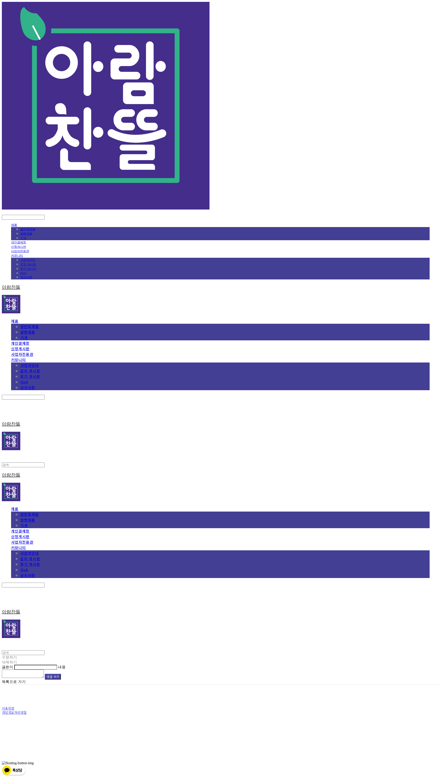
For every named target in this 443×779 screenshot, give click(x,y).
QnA (23, 273)
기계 (23, 238)
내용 (62, 667)
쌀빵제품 (26, 233)
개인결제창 (18, 242)
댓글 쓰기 (53, 676)
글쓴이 (7, 667)
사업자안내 (27, 260)
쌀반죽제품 (27, 229)
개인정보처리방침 (14, 712)
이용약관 (8, 708)
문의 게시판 (28, 264)
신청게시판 (18, 247)
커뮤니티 (17, 255)
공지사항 (26, 277)
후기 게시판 (28, 269)
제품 (14, 225)
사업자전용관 (20, 251)
